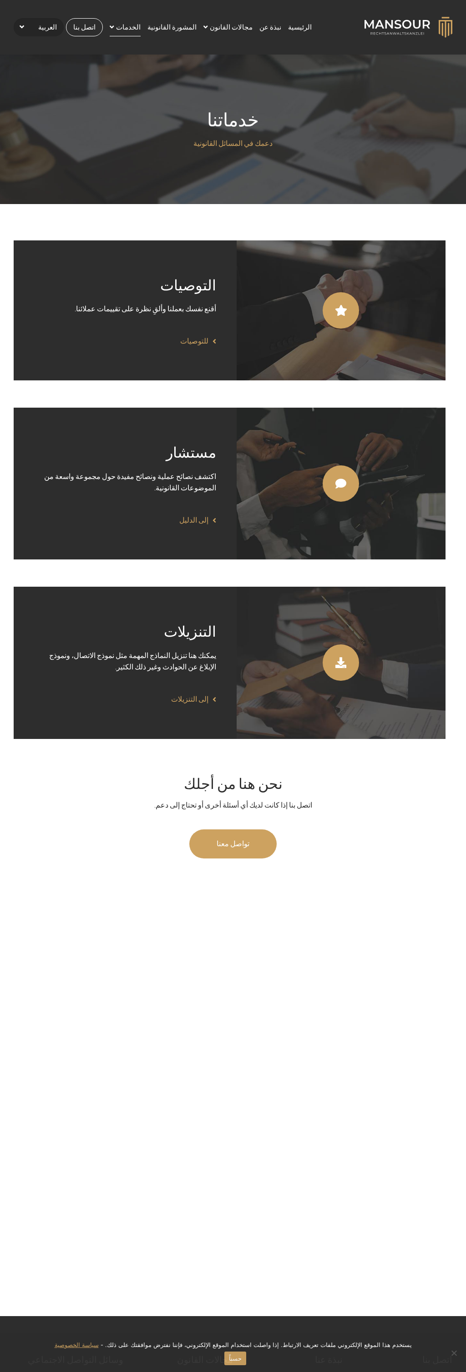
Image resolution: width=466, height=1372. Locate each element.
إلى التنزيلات (189, 699)
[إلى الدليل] (341, 483)
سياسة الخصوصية (77, 1344)
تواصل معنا (233, 844)
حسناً (235, 1358)
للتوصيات (194, 341)
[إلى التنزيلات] (341, 662)
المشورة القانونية (172, 27)
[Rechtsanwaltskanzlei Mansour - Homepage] (408, 26)
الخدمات (128, 27)
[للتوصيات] (341, 310)
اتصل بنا (84, 27)
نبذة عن (270, 27)
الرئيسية (300, 27)
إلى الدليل (193, 520)
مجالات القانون (231, 27)
